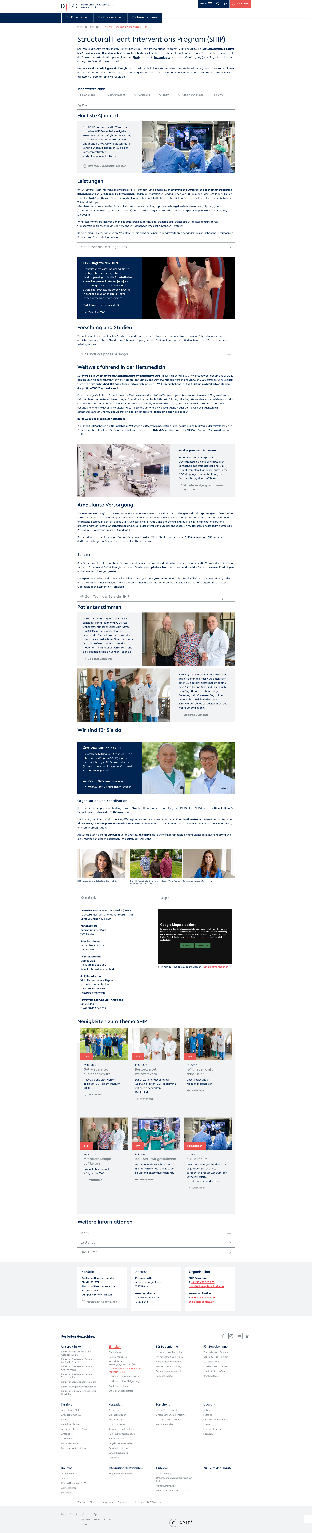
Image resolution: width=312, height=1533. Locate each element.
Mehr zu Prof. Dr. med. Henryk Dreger (109, 786)
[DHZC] (86, 6)
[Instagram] (231, 1336)
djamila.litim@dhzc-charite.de (97, 969)
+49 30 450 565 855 (94, 965)
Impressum (108, 1502)
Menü (203, 3)
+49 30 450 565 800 (94, 988)
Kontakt (81, 1502)
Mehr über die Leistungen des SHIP (107, 247)
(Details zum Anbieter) (216, 967)
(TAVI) (136, 57)
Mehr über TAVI (96, 312)
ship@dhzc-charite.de (92, 993)
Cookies (139, 1502)
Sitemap (94, 1502)
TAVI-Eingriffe (96, 198)
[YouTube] (239, 1336)
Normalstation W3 (122, 426)
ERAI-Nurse (88, 1252)
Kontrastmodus (102, 1519)
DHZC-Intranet (155, 1502)
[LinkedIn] (248, 1336)
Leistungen (89, 1243)
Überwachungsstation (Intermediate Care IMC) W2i (175, 426)
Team (84, 1233)
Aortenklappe (162, 57)
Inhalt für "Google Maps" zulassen (181, 967)
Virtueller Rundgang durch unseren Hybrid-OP (203, 487)
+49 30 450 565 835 (94, 1008)
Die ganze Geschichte (100, 659)
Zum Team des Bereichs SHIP (107, 596)
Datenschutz (124, 1502)
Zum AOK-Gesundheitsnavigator (107, 166)
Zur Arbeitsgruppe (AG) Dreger (104, 354)
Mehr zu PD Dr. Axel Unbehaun (105, 781)
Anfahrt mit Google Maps (102, 1301)
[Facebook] (223, 1336)
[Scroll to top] (308, 1519)
